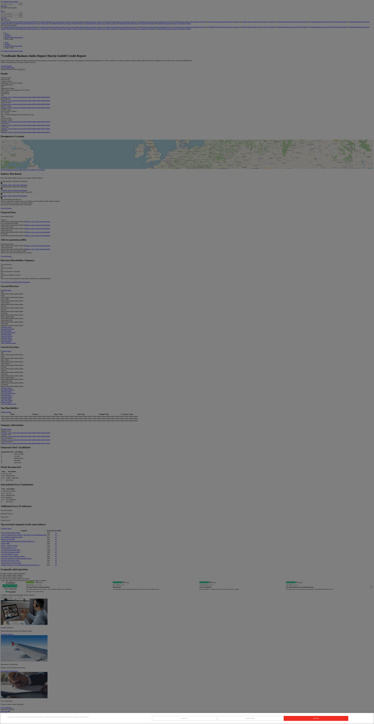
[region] (187, 718)
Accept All (316, 718)
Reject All (184, 718)
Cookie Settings (250, 718)
